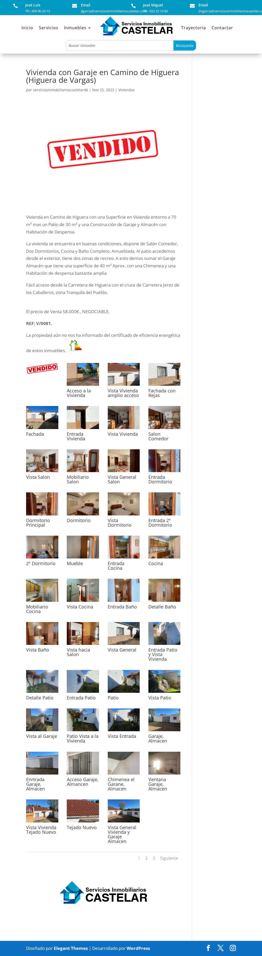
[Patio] (124, 693)
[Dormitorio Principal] (42, 515)
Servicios (48, 27)
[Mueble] (83, 558)
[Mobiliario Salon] (83, 472)
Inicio (27, 27)
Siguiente (169, 858)
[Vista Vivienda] (124, 429)
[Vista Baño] (42, 645)
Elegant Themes (71, 948)
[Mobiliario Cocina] (42, 602)
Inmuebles (75, 27)
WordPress (138, 948)
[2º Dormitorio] (42, 558)
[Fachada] (42, 429)
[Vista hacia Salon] (83, 645)
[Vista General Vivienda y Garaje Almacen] (124, 822)
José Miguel (153, 5)
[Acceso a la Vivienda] (83, 386)
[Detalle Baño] (164, 602)
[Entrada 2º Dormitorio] (164, 515)
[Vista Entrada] (124, 731)
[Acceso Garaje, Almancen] (83, 774)
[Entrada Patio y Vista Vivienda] (164, 645)
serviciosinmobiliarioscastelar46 (60, 89)
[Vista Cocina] (83, 602)
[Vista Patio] (164, 693)
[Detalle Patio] (42, 693)
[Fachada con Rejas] (164, 386)
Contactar (222, 27)
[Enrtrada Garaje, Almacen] (42, 774)
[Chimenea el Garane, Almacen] (124, 774)
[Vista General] (124, 645)
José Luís (32, 5)
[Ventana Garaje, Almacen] (164, 774)
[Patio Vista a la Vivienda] (83, 731)
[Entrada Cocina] (124, 558)
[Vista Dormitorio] (124, 515)
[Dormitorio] (83, 515)
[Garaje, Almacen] (164, 731)
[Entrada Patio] (83, 693)
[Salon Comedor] (164, 429)
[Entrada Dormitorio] (164, 472)
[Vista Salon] (42, 472)
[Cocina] (164, 558)
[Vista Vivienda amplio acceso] (124, 386)
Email (85, 5)
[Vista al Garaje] (42, 731)
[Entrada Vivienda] (83, 429)
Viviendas (126, 89)
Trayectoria (193, 27)
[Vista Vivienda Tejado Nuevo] (42, 822)
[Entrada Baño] (124, 602)
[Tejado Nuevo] (83, 822)
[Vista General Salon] (124, 472)
